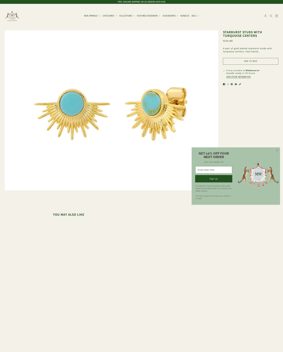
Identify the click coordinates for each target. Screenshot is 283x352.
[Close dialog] (277, 150)
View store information (238, 77)
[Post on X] (228, 84)
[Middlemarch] (12, 16)
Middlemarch (252, 71)
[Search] (271, 16)
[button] (240, 84)
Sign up (214, 179)
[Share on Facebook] (224, 84)
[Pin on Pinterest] (231, 84)
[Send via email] (235, 84)
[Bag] (276, 16)
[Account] (265, 16)
